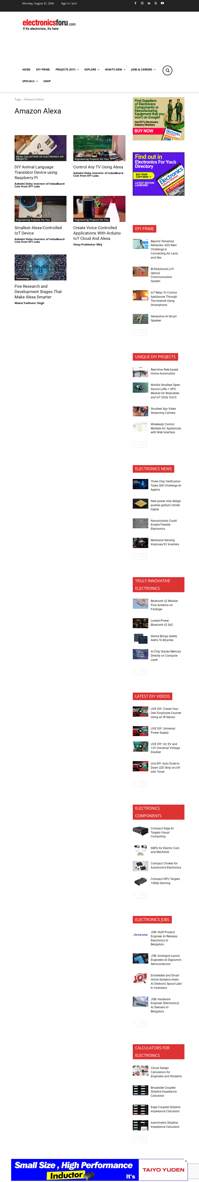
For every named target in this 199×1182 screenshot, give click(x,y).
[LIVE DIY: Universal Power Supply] (140, 731)
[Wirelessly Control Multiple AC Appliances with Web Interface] (140, 427)
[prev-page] (136, 332)
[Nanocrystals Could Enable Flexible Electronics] (140, 523)
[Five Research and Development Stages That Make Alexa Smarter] (40, 267)
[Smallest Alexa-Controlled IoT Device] (40, 209)
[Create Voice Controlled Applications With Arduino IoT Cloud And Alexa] (99, 209)
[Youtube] (162, 3)
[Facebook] (135, 3)
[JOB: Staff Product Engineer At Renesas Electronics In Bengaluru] (140, 935)
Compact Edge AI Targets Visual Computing (162, 832)
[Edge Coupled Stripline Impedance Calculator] (140, 1110)
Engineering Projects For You (91, 159)
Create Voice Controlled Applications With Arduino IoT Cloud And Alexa (97, 233)
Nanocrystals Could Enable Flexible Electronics (164, 525)
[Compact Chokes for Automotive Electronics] (140, 866)
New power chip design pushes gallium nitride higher (166, 505)
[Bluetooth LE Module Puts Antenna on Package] (140, 604)
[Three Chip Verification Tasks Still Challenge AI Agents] (140, 484)
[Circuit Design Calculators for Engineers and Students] (140, 1071)
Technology (22, 278)
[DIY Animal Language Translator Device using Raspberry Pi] (40, 148)
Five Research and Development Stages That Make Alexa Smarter (38, 291)
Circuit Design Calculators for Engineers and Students (166, 1072)
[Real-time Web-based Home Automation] (140, 372)
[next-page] (144, 332)
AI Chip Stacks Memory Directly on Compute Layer (166, 655)
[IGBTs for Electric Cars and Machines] (140, 850)
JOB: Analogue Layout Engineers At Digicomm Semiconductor (166, 960)
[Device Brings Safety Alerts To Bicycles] (140, 639)
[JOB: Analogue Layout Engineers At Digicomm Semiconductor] (140, 958)
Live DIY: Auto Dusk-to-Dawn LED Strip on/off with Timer (165, 768)
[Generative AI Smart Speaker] (140, 319)
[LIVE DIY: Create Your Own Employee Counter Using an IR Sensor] (140, 711)
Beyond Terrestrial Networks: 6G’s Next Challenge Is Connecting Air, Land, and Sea (164, 249)
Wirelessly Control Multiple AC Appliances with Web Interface (166, 428)
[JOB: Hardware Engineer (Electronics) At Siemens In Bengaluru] (140, 1002)
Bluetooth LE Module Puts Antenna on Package (164, 605)
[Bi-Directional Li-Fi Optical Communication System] (140, 272)
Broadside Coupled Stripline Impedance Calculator (164, 1092)
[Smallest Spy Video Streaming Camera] (140, 411)
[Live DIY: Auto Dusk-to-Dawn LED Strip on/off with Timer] (140, 766)
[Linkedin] (149, 3)
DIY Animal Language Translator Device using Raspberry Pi (36, 172)
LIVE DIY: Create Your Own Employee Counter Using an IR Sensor (166, 713)
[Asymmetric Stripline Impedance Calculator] (140, 1125)
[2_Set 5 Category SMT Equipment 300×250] (158, 194)
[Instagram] (142, 3)
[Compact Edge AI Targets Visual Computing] (140, 831)
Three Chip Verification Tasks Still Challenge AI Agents (166, 485)
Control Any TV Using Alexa (98, 167)
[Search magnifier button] (167, 70)
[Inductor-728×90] (99, 1179)
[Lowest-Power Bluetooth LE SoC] (140, 623)
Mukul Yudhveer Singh (29, 303)
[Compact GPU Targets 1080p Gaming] (140, 882)
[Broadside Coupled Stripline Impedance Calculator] (140, 1090)
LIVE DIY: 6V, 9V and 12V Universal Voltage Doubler (165, 748)
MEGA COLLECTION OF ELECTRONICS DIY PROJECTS (40, 158)
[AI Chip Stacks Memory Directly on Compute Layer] (140, 654)
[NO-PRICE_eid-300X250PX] (158, 139)
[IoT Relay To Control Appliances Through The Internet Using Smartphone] (140, 295)
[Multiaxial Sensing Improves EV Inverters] (140, 543)
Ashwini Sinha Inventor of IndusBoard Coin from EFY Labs (40, 185)
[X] (155, 3)
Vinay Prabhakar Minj (87, 244)
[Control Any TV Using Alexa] (99, 148)
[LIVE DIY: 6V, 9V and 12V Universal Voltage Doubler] (140, 746)
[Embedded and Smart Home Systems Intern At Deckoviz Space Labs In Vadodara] (140, 978)
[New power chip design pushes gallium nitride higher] (140, 504)
